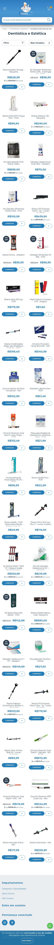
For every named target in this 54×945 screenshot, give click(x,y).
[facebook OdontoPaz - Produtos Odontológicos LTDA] (12, 922)
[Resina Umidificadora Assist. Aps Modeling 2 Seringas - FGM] (21, 359)
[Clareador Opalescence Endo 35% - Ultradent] (48, 177)
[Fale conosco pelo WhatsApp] (50, 926)
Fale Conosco (8, 898)
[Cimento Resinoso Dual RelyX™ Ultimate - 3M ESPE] (48, 767)
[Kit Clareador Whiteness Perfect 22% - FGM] (21, 223)
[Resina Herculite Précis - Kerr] (21, 857)
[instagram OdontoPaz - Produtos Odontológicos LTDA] (5, 922)
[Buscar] (49, 20)
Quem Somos (8, 893)
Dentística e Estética (19, 29)
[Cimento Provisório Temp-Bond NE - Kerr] (48, 359)
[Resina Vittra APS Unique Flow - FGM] (21, 131)
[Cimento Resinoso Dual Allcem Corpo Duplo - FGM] (21, 448)
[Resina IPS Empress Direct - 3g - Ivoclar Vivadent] (48, 226)
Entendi (27, 941)
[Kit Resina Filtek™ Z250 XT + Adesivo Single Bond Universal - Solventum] (21, 583)
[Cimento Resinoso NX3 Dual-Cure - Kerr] (48, 813)
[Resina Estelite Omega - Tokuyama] (21, 87)
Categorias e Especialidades (14, 889)
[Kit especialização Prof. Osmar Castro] (21, 179)
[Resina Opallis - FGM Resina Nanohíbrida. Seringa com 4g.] (21, 537)
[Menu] (5, 8)
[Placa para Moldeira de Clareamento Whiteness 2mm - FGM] (48, 448)
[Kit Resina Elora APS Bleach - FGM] (21, 628)
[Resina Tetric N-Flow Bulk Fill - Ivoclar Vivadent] (21, 765)
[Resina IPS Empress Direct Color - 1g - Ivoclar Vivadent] (48, 718)
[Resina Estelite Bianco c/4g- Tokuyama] (48, 630)
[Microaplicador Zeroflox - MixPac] (48, 674)
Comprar (10, 87)
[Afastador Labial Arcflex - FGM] (48, 403)
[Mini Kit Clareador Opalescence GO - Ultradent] (48, 583)
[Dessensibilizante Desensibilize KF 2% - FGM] (21, 492)
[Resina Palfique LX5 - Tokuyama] (48, 133)
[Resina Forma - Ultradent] (21, 270)
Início (4, 29)
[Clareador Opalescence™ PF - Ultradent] (21, 674)
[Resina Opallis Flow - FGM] (48, 492)
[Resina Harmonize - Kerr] (48, 860)
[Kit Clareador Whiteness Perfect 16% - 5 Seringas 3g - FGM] (48, 84)
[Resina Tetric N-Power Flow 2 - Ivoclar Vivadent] (48, 537)
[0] (49, 9)
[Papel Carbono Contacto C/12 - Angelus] (48, 314)
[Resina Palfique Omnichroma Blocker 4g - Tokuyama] (21, 720)
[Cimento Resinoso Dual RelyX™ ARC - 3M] (21, 813)
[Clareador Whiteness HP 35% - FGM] (48, 270)
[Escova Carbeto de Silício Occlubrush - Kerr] (21, 403)
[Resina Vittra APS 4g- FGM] (21, 314)
